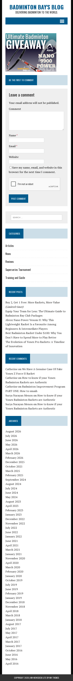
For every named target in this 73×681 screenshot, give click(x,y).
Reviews (9, 262)
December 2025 (15, 462)
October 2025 (13, 466)
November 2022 (15, 523)
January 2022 (13, 536)
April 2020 (12, 563)
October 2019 (13, 580)
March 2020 (12, 567)
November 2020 (15, 558)
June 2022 (11, 532)
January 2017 (13, 646)
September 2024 (15, 479)
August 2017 (13, 624)
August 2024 (13, 484)
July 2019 (11, 585)
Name (12, 135)
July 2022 (11, 528)
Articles (9, 246)
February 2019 (14, 593)
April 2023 (12, 506)
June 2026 (11, 440)
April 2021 (12, 545)
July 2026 (11, 436)
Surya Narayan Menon (19, 395)
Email (12, 146)
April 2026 (12, 449)
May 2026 (11, 444)
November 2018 (15, 606)
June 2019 (11, 589)
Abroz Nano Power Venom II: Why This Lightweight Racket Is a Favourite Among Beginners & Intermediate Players (30, 324)
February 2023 (14, 510)
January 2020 (13, 576)
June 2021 (11, 541)
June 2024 (11, 492)
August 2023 (13, 501)
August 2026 (13, 431)
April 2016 (12, 663)
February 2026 (14, 458)
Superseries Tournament (18, 270)
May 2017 (11, 633)
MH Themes (54, 677)
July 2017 (11, 628)
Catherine (11, 369)
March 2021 (12, 549)
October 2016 (13, 650)
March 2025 (12, 471)
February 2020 (14, 571)
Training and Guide (15, 278)
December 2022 (15, 519)
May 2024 (11, 497)
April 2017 (12, 637)
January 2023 (13, 514)
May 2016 (11, 659)
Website (14, 157)
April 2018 (12, 611)
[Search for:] (36, 217)
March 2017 (12, 642)
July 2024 (11, 488)
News (8, 254)
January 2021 (13, 554)
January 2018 (13, 620)
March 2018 (12, 615)
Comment (15, 109)
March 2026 (12, 453)
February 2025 (14, 475)
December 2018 (15, 602)
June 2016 (11, 655)
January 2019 (13, 598)
